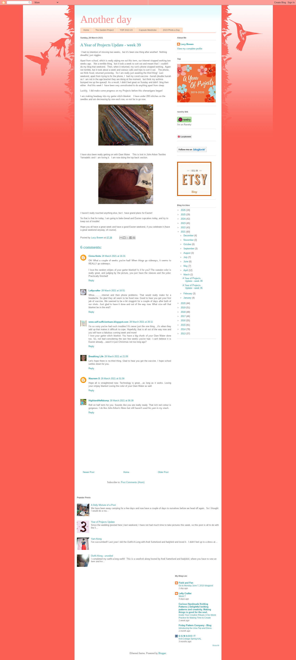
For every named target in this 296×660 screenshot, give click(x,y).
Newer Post (88, 472)
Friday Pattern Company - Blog (195, 625)
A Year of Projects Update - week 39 (192, 279)
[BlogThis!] (124, 237)
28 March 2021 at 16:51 (113, 290)
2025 (183, 214)
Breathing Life (96, 356)
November (188, 240)
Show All (215, 645)
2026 (183, 210)
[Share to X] (127, 237)
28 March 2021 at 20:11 (141, 322)
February (188, 293)
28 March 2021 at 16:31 (113, 256)
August (187, 253)
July (185, 257)
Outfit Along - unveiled (102, 556)
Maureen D (94, 378)
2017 (183, 316)
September (189, 248)
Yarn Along (96, 539)
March (186, 274)
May (185, 266)
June (186, 261)
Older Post (163, 472)
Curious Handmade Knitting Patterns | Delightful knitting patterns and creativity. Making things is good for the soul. (195, 608)
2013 (183, 333)
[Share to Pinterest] (134, 237)
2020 (183, 303)
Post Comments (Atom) (132, 482)
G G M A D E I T (187, 636)
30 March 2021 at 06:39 (121, 400)
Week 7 (182, 596)
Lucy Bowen (187, 44)
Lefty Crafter (185, 593)
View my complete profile (189, 48)
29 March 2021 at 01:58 (112, 378)
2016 (183, 320)
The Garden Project (104, 30)
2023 (183, 223)
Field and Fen (186, 583)
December (188, 235)
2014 (183, 329)
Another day (106, 19)
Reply (91, 280)
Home (86, 30)
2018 (183, 312)
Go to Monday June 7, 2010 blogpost (196, 585)
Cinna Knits (95, 256)
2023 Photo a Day (171, 30)
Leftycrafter (94, 290)
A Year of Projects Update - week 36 (192, 286)
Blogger (162, 653)
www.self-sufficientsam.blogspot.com (108, 322)
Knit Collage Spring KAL (190, 639)
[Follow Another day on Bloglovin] (192, 151)
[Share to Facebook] (130, 237)
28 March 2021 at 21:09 (116, 356)
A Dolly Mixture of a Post (103, 505)
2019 (183, 307)
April (186, 270)
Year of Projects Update (103, 522)
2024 (183, 218)
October (187, 244)
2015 (183, 325)
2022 (183, 227)
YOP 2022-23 (126, 30)
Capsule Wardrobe (148, 30)
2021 (183, 231)
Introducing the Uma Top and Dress (195, 628)
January (187, 297)
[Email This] (121, 237)
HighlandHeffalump (99, 400)
